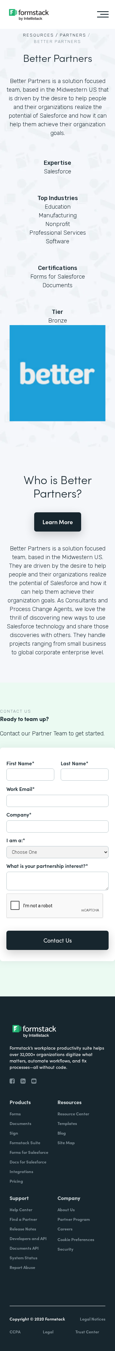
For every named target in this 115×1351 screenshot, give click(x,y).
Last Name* (74, 763)
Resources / (40, 35)
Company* (19, 814)
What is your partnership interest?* (47, 865)
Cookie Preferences (75, 1239)
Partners (73, 35)
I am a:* (15, 839)
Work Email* (20, 788)
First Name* (20, 763)
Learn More (57, 522)
